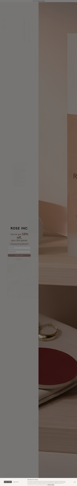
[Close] (75, 482)
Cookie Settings (15, 481)
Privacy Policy (50, 484)
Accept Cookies (8, 481)
